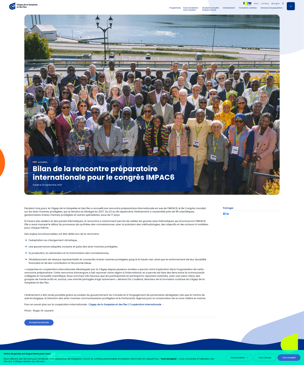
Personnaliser (239, 357)
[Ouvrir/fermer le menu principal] (291, 6)
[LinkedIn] (227, 214)
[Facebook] (224, 214)
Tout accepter (289, 357)
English (277, 4)
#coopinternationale (39, 322)
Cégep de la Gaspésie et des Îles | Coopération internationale (125, 304)
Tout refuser (265, 357)
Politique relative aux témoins (29, 361)
